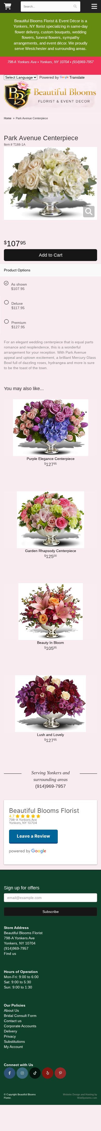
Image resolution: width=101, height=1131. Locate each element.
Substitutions (14, 1041)
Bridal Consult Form (20, 1016)
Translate (77, 77)
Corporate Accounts (20, 1026)
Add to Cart (50, 255)
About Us (11, 1010)
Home (7, 118)
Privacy (10, 1036)
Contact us (12, 1021)
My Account (13, 1047)
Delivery (10, 1031)
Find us (10, 953)
